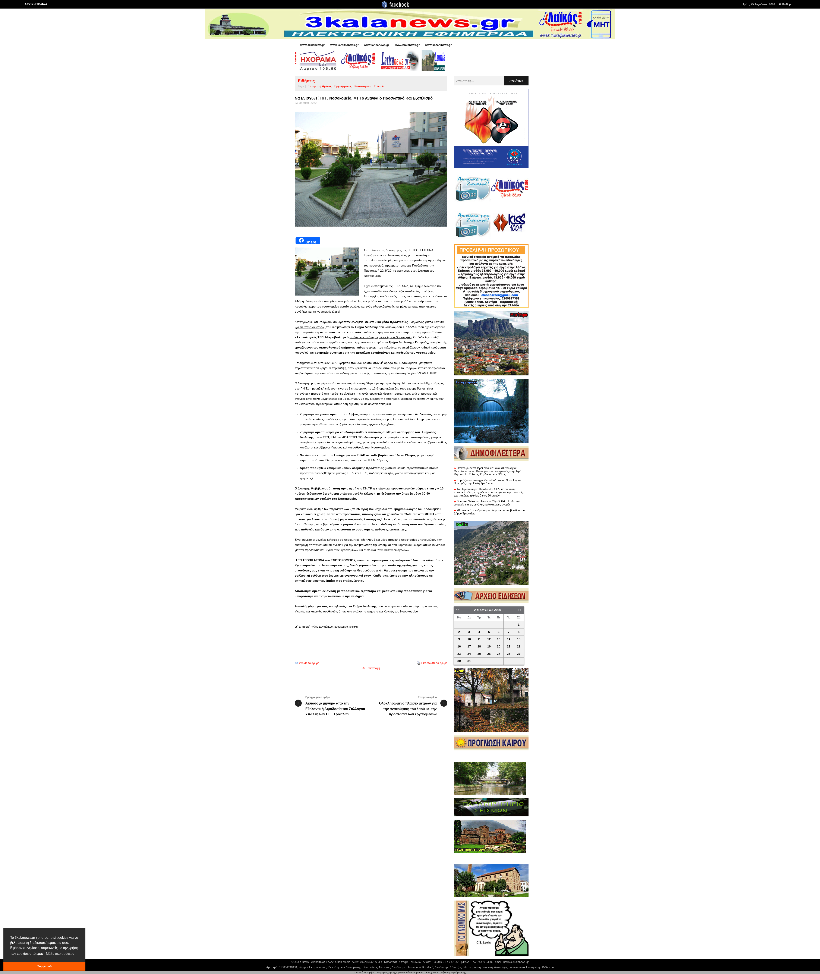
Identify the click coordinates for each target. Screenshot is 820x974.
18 (479, 646)
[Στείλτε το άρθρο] (296, 663)
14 (508, 639)
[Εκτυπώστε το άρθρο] (418, 663)
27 (498, 653)
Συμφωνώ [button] (44, 966)
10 (469, 639)
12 (489, 639)
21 (508, 646)
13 (498, 639)
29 (518, 653)
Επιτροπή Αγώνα (319, 86)
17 (469, 646)
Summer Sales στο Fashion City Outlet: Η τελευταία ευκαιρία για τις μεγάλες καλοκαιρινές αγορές (487, 503)
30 (459, 661)
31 (469, 661)
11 (479, 639)
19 (489, 646)
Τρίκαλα (379, 86)
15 (518, 639)
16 (459, 646)
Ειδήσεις (306, 81)
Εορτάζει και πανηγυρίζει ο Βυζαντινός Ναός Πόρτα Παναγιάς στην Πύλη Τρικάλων (487, 482)
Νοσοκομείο (362, 86)
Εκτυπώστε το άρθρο (434, 663)
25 (479, 653)
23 (459, 653)
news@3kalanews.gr (516, 962)
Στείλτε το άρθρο (309, 663)
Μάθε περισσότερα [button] (60, 953)
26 (489, 653)
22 (518, 646)
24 (469, 653)
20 (498, 646)
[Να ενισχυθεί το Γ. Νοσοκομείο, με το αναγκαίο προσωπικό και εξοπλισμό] (371, 169)
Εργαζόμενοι (342, 86)
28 (508, 653)
